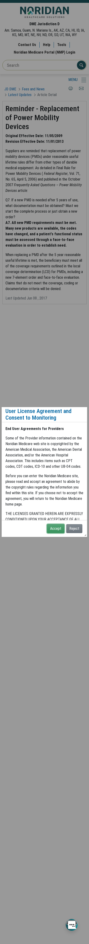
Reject (74, 528)
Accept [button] (55, 528)
